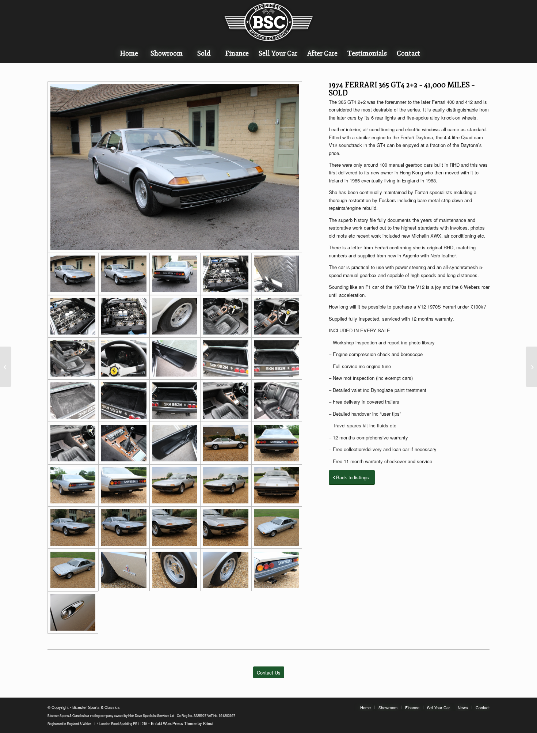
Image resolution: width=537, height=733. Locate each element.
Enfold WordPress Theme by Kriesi (182, 723)
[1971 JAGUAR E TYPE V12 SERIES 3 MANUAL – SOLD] (5, 367)
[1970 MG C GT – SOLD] (531, 367)
